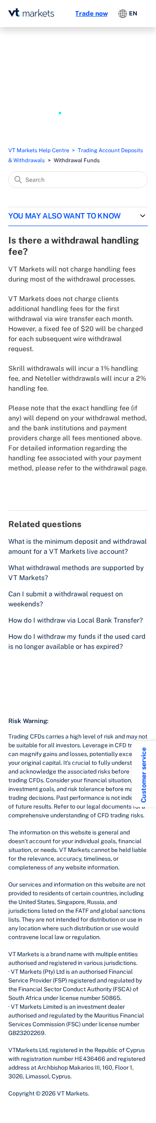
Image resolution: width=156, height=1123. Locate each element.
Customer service (144, 775)
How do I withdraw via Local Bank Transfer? (75, 620)
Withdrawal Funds (77, 160)
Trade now (91, 14)
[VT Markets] (31, 12)
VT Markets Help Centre (38, 150)
